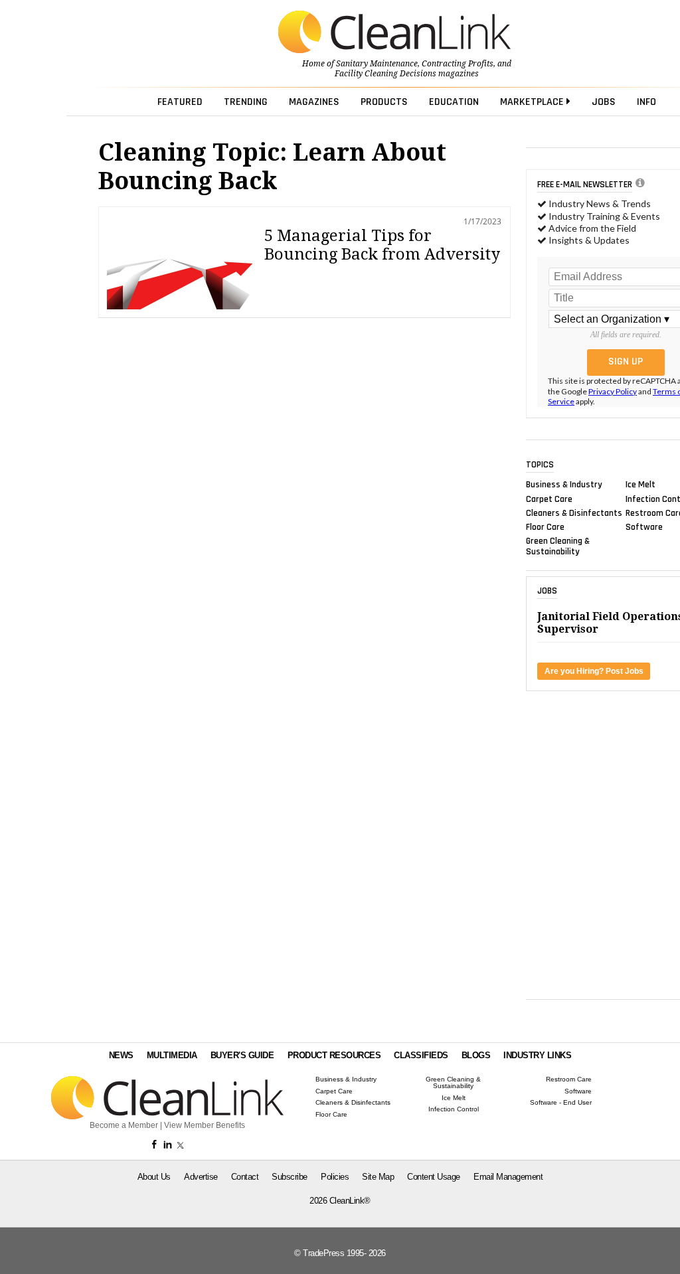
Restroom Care (569, 1079)
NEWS (121, 1055)
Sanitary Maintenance (377, 63)
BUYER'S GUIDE (242, 1055)
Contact (245, 1177)
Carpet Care (549, 499)
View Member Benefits (204, 1125)
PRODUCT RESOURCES (334, 1055)
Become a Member (124, 1125)
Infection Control (453, 1109)
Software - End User (561, 1102)
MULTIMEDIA (172, 1055)
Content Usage (433, 1177)
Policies (335, 1177)
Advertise (201, 1177)
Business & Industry (564, 485)
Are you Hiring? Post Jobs (594, 671)
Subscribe (289, 1177)
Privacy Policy (612, 391)
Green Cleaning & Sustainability (558, 546)
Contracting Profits (457, 63)
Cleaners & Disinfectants (574, 512)
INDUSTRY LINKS (537, 1055)
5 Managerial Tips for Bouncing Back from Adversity (382, 245)
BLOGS (476, 1055)
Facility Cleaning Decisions (385, 73)
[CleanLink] (394, 33)
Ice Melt (640, 485)
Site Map (378, 1177)
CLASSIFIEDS (421, 1055)
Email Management (508, 1177)
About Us (154, 1177)
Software (644, 527)
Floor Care (545, 527)
